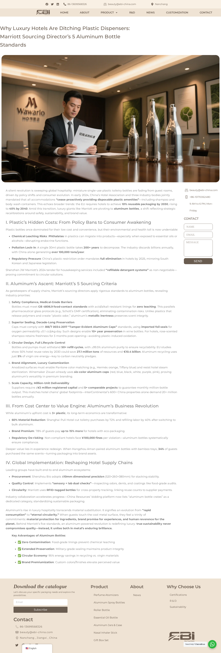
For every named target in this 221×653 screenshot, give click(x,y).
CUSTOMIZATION (177, 12)
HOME (64, 12)
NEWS (150, 12)
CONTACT (206, 12)
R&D (132, 12)
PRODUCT (107, 12)
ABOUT (84, 12)
